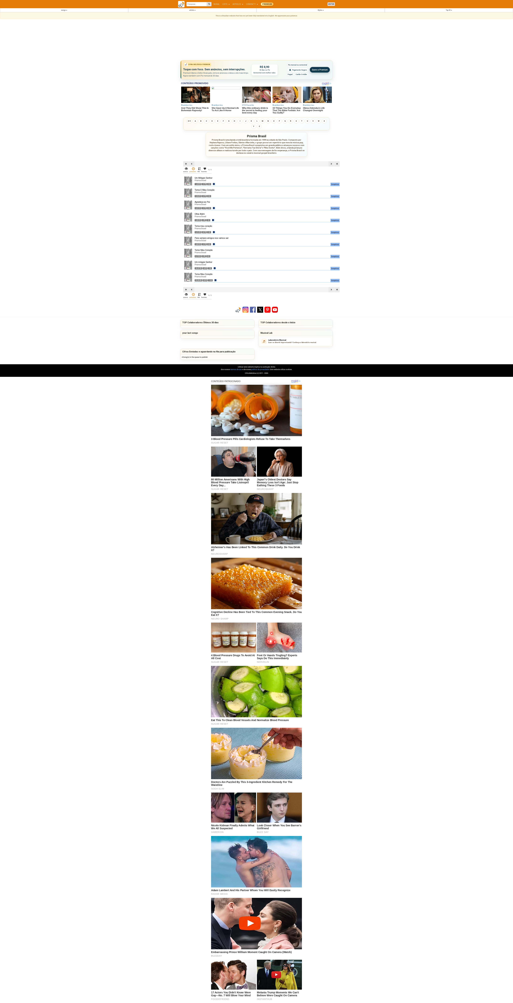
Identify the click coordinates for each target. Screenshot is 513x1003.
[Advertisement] (256, 40)
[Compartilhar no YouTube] (275, 310)
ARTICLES (238, 4)
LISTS (226, 4)
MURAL (216, 4)
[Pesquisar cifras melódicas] (209, 4)
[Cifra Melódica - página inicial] (182, 4)
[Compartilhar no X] (260, 310)
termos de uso (236, 369)
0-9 (189, 121)
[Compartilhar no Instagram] (245, 310)
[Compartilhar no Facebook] (253, 310)
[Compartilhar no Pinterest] (268, 310)
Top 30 (448, 10)
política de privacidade (260, 369)
